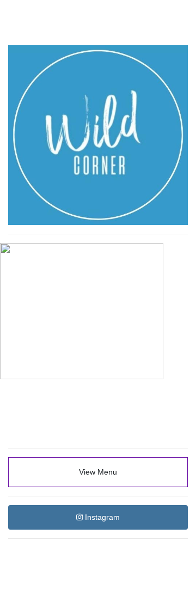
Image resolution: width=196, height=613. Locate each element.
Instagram (101, 517)
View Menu (98, 472)
